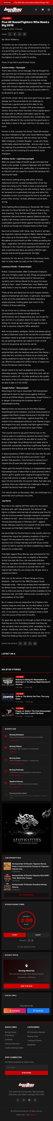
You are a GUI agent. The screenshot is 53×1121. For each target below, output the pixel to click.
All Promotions (26, 895)
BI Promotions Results (36, 1032)
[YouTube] (29, 1100)
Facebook (39, 1011)
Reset (38, 935)
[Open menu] (49, 10)
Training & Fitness (34, 1040)
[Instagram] (23, 1100)
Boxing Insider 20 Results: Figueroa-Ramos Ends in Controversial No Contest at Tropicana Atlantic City (30, 866)
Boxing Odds (32, 1036)
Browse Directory (15, 775)
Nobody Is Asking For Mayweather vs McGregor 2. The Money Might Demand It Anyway (33, 681)
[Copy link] (24, 34)
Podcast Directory (12, 1044)
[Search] (36, 10)
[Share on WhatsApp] (20, 34)
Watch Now (13, 752)
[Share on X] (10, 34)
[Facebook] (35, 1100)
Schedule (8, 1039)
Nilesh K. (33, 1115)
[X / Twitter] (18, 1100)
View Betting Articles (16, 764)
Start (14, 935)
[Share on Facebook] (15, 34)
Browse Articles (14, 787)
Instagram (16, 1011)
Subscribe (26, 1073)
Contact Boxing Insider (14, 1048)
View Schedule (14, 740)
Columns (6, 18)
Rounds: (23, 940)
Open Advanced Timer (27, 947)
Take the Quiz (27, 986)
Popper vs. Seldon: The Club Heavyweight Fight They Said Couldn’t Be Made (33, 712)
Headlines (31, 1045)
